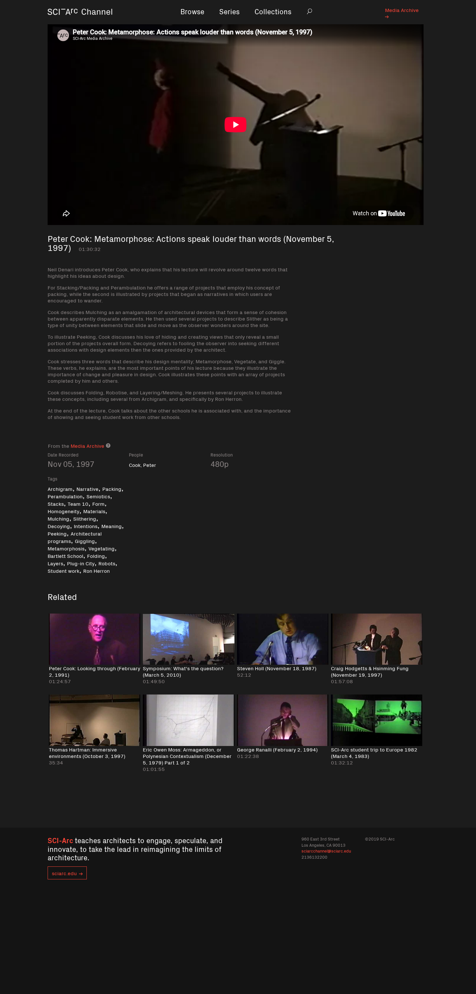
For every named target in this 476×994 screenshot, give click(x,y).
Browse (192, 11)
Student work (63, 570)
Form (98, 503)
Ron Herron (96, 570)
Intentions (85, 525)
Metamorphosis (66, 548)
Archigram (60, 488)
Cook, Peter (142, 464)
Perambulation (65, 496)
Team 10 (78, 503)
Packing (111, 488)
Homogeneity (63, 510)
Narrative (87, 488)
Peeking (57, 533)
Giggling (85, 540)
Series (229, 11)
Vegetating (101, 548)
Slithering (84, 518)
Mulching (58, 518)
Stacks (56, 503)
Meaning (111, 525)
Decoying (59, 525)
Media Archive (402, 9)
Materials (94, 510)
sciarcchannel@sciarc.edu (326, 851)
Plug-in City (81, 563)
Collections (273, 11)
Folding (96, 555)
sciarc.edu (64, 872)
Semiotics (98, 496)
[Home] (80, 21)
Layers (55, 563)
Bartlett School (65, 555)
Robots (106, 563)
